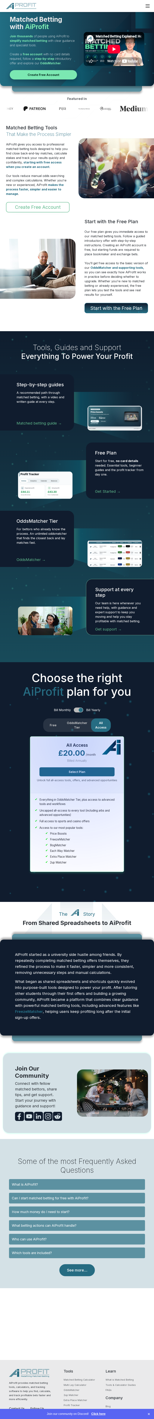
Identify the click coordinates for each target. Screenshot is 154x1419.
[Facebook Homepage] (19, 1116)
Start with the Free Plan (116, 308)
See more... (77, 1270)
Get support (106, 629)
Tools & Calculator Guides (121, 1385)
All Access (100, 725)
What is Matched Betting (120, 1379)
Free (53, 725)
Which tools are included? (32, 1253)
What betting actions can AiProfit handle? (44, 1225)
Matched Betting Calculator (79, 1379)
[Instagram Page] (48, 1116)
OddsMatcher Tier (77, 725)
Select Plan (77, 772)
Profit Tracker (72, 1405)
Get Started (105, 491)
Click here (98, 1413)
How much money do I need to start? (40, 1212)
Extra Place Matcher (75, 1400)
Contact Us (16, 1408)
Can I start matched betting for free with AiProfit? (50, 1198)
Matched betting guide (37, 423)
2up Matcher (71, 1395)
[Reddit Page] (57, 1116)
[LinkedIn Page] (38, 1116)
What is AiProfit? (25, 1184)
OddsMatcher (29, 559)
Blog (108, 1406)
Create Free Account (43, 75)
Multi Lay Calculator (75, 1385)
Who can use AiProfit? (29, 1239)
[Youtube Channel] (29, 1116)
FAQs (109, 1390)
